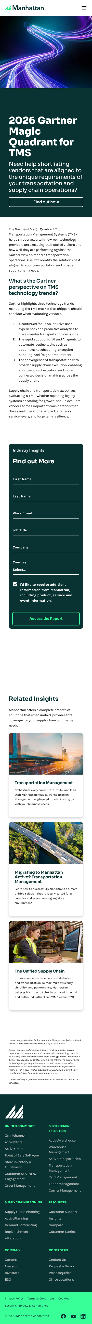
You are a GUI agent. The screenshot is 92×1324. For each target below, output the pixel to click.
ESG (8, 1279)
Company (20, 547)
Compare (56, 1225)
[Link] (63, 1316)
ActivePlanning (16, 1218)
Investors (12, 1273)
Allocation (13, 1238)
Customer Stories (62, 1232)
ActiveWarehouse (62, 1140)
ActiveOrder (14, 1149)
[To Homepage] (14, 1111)
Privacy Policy (14, 1298)
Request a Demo (61, 1266)
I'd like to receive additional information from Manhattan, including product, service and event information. (46, 593)
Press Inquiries (60, 1273)
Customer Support (63, 1212)
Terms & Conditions (40, 1298)
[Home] (24, 7)
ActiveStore (13, 1142)
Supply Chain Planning (22, 1212)
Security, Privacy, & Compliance (26, 1305)
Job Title (20, 530)
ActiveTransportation (65, 1159)
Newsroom (13, 1266)
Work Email (22, 513)
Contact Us (57, 1260)
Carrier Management (65, 1190)
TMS (32, 396)
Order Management (20, 1185)
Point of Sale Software (22, 1155)
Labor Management (64, 1184)
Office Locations (61, 1279)
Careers (11, 1260)
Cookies (63, 1298)
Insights (55, 1218)
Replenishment (16, 1232)
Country (19, 562)
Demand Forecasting (21, 1225)
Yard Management (63, 1177)
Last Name (22, 496)
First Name (22, 479)
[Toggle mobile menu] (84, 7)
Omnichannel (15, 1135)
